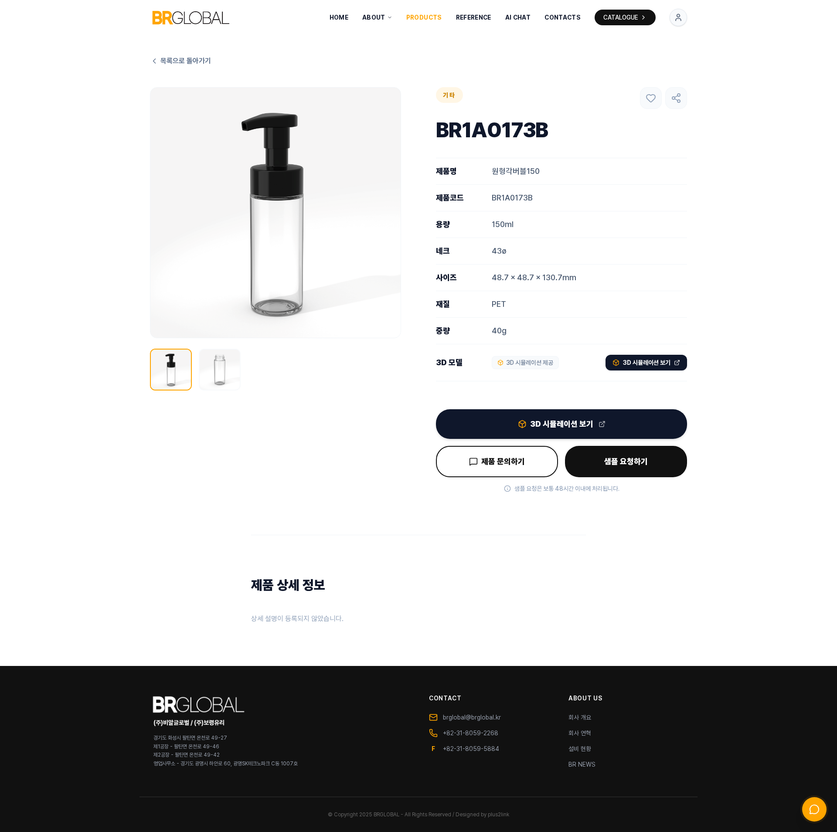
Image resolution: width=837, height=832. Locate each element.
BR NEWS (581, 764)
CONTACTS (562, 17)
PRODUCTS (424, 17)
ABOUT (373, 17)
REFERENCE (473, 17)
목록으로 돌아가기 (185, 61)
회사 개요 (579, 717)
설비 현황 (579, 748)
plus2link (498, 815)
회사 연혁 (579, 733)
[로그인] (678, 17)
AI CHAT (518, 17)
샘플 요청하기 (626, 461)
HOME (339, 17)
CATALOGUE (620, 17)
